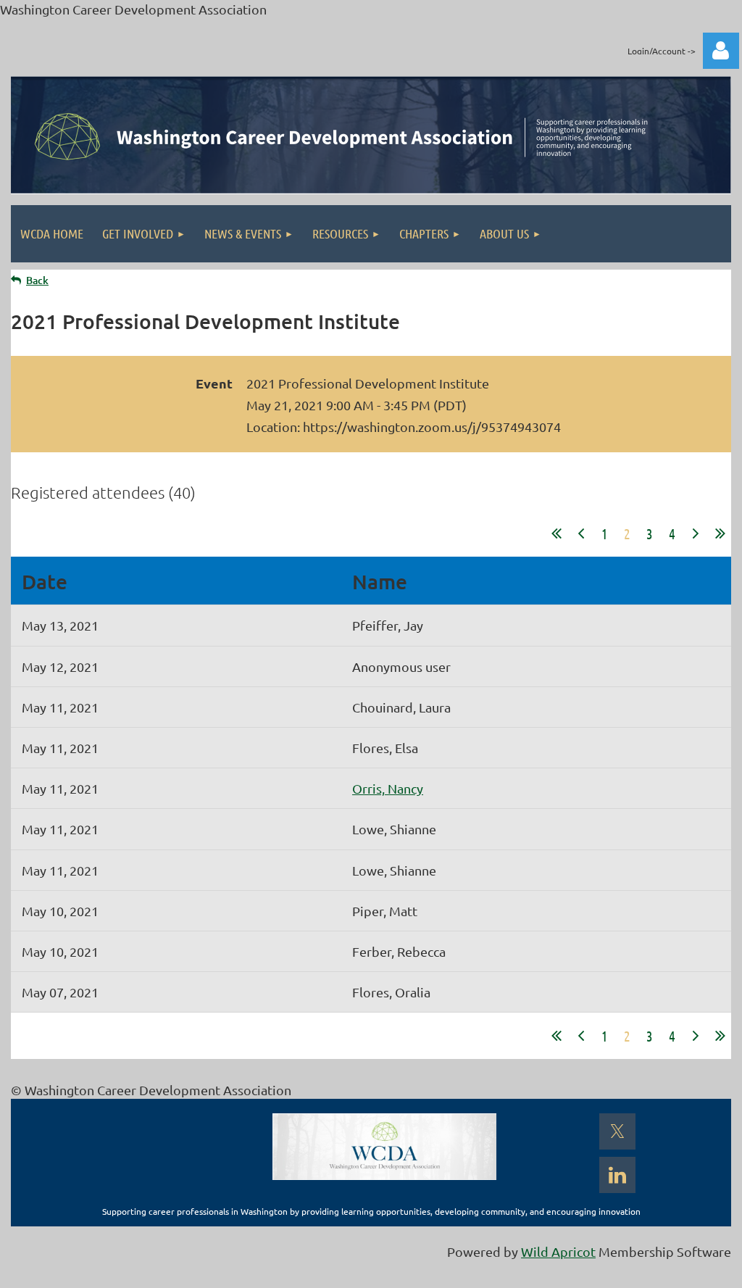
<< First (556, 533)
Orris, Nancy (387, 788)
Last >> (720, 533)
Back (37, 280)
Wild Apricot (558, 1251)
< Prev (581, 533)
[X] (617, 1131)
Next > (695, 533)
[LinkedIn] (617, 1175)
